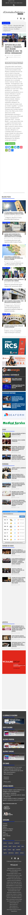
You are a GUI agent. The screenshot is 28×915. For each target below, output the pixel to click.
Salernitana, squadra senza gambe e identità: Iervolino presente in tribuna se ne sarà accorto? (18, 448)
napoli (4, 849)
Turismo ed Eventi (8, 546)
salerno (17, 853)
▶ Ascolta (8, 63)
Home (4, 25)
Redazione (18, 55)
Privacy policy (7, 781)
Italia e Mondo (6, 835)
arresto (5, 843)
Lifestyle (5, 622)
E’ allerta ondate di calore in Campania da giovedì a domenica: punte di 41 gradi (13, 213)
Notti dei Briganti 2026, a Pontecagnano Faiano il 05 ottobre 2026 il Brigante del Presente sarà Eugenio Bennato (18, 628)
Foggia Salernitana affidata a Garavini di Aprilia (19, 434)
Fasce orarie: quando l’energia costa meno (17, 379)
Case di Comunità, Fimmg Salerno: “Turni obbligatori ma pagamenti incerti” (13, 301)
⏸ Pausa (14, 63)
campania (10, 843)
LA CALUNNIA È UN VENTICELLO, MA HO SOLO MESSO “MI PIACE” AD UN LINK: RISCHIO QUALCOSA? (18, 406)
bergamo (10, 57)
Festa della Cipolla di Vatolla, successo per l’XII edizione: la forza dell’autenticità (18, 571)
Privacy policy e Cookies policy (16, 2)
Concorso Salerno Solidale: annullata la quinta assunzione (13, 326)
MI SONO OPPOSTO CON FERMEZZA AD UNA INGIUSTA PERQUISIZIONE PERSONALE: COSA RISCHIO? (18, 399)
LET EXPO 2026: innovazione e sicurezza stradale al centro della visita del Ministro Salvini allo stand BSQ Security (19, 502)
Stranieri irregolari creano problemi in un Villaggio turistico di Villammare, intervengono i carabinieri (13, 791)
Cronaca (5, 823)
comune (5, 846)
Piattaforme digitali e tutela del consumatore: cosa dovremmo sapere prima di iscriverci (18, 644)
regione (5, 853)
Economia (5, 464)
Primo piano (9, 34)
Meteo (8, 201)
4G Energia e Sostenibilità (11, 375)
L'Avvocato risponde (9, 393)
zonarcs (8, 222)
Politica (5, 827)
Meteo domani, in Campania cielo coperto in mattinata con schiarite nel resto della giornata (13, 258)
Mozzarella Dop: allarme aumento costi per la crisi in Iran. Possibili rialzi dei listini (19, 493)
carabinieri (16, 843)
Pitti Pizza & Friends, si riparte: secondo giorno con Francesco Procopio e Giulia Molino (19, 552)
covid (14, 57)
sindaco (22, 853)
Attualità (10, 25)
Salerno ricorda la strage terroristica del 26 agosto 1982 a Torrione (14, 280)
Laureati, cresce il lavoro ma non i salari (19, 468)
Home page (7, 2)
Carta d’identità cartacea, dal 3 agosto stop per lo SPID (19, 636)
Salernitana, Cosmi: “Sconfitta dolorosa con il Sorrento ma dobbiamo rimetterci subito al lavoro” (19, 457)
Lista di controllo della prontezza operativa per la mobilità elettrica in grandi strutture (18, 476)
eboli (19, 846)
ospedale (18, 849)
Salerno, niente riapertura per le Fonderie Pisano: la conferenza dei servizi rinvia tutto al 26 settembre (13, 235)
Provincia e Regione (8, 829)
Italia (22, 846)
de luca (18, 57)
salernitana (11, 853)
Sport (4, 429)
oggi (13, 849)
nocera (9, 849)
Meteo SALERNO (14, 511)
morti (6, 59)
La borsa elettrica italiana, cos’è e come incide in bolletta (18, 386)
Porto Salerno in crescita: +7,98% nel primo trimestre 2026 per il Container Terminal (18, 485)
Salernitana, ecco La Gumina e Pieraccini (18, 440)
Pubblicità (6, 778)
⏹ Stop (20, 63)
